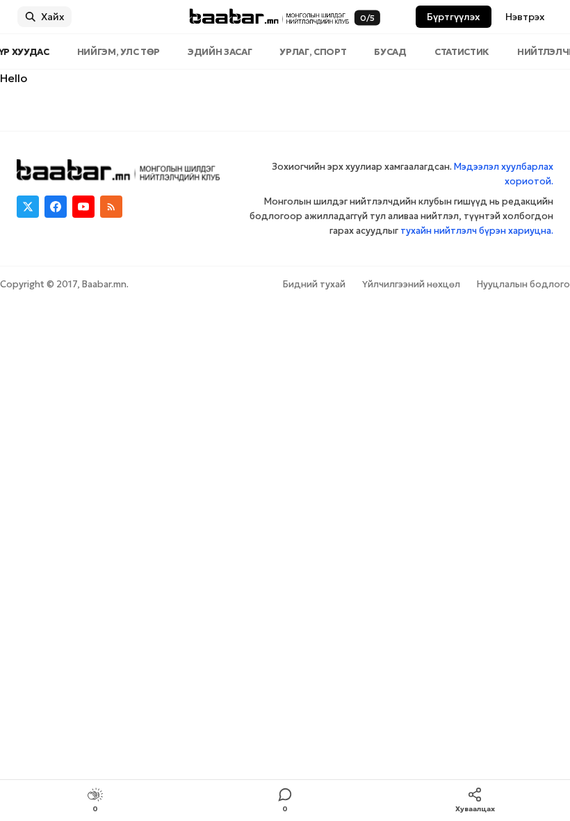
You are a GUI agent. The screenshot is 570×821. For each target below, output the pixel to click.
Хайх (53, 16)
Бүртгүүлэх (453, 16)
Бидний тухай (314, 284)
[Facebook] (55, 207)
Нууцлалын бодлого (523, 284)
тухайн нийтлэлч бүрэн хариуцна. (476, 231)
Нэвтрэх (525, 16)
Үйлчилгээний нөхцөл (411, 284)
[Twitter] (28, 207)
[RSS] (111, 207)
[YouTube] (83, 207)
